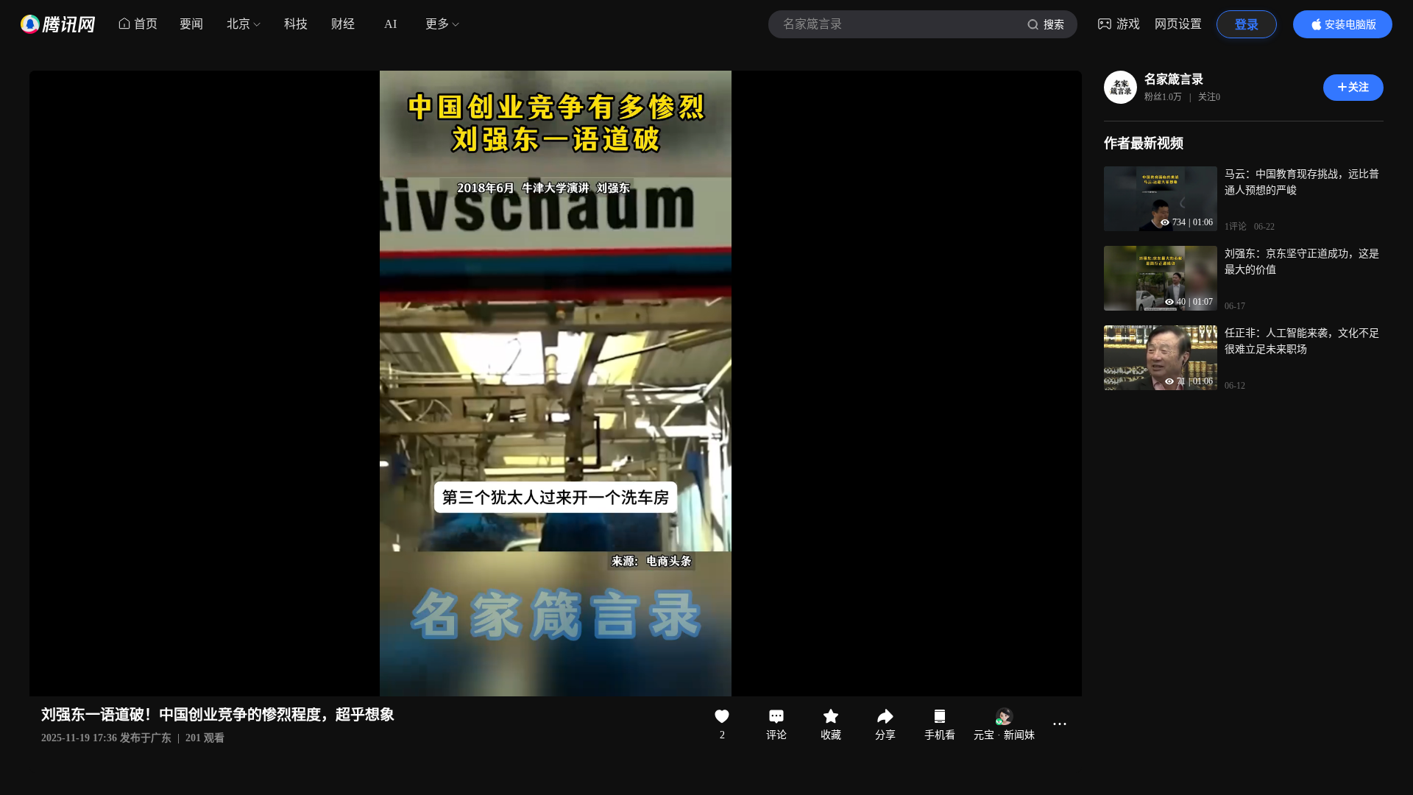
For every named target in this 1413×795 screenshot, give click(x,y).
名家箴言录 (1173, 79)
